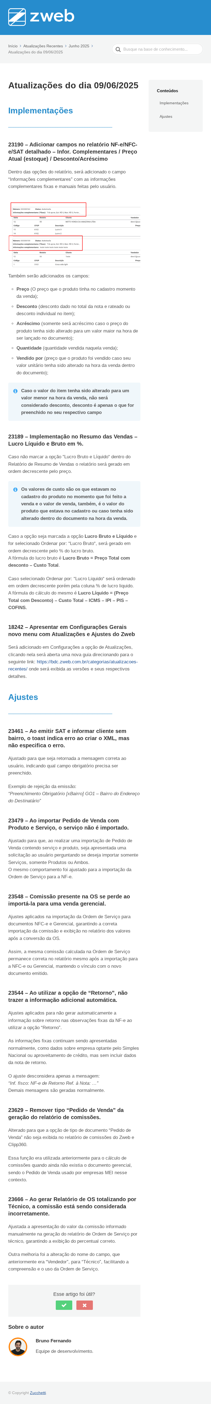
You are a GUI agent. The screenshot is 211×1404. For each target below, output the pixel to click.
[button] (64, 1305)
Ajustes (166, 116)
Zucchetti (38, 1393)
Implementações (174, 103)
